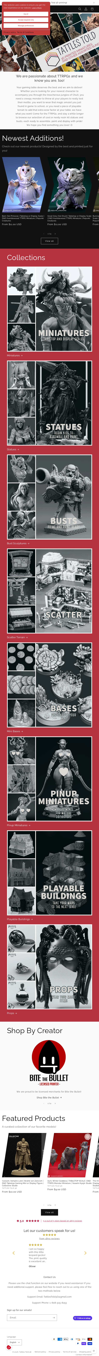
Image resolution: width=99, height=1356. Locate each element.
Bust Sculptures (17, 543)
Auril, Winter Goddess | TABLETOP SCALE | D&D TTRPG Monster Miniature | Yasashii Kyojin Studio (69, 1182)
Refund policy (40, 1352)
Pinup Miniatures (17, 825)
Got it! (26, 14)
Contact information (84, 1355)
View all (49, 241)
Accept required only (26, 20)
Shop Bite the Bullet (48, 1097)
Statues (11, 449)
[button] (80, 9)
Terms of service (70, 1352)
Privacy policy (10, 32)
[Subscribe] (54, 1317)
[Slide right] (55, 233)
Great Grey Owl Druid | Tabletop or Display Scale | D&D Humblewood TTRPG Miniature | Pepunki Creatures (69, 218)
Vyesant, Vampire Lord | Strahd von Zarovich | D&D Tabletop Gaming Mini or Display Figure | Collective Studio (22, 1183)
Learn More (37, 8)
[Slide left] (43, 233)
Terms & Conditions (25, 32)
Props (10, 1013)
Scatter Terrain (16, 637)
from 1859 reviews (49, 1238)
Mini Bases (13, 731)
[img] (49, 1235)
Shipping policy (85, 1352)
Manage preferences (26, 26)
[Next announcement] (94, 2)
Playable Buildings (18, 919)
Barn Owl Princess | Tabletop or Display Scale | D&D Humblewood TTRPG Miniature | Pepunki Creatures (23, 218)
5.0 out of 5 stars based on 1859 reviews (62, 1221)
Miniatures (13, 355)
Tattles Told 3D (25, 1352)
